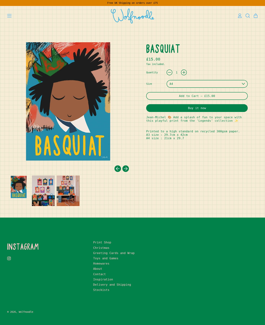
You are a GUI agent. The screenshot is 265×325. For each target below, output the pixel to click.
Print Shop (102, 242)
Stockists (101, 290)
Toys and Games (105, 258)
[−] (169, 72)
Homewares (101, 263)
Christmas (101, 248)
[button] (248, 16)
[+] (184, 72)
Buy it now (197, 108)
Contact (99, 274)
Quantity (152, 72)
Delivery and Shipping (112, 284)
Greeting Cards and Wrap (114, 253)
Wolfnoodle (26, 311)
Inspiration (103, 279)
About (97, 268)
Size (149, 83)
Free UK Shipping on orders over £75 (132, 2)
